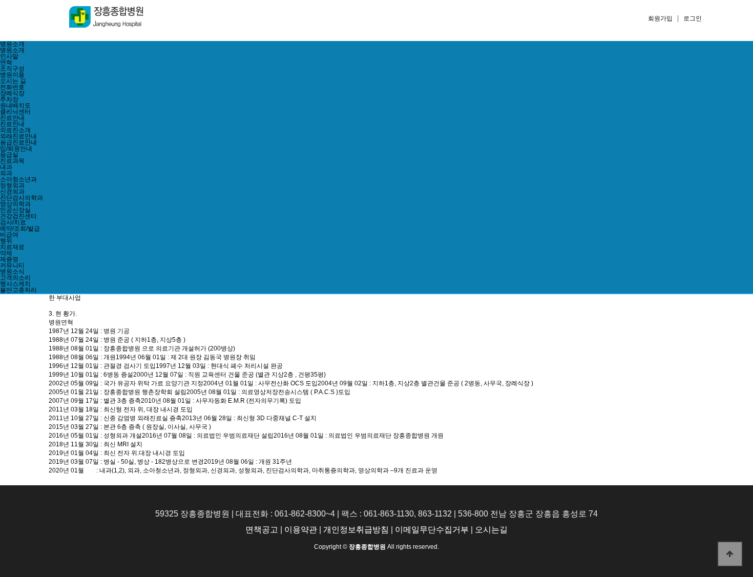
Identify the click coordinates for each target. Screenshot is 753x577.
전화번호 (12, 87)
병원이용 (12, 74)
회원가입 (660, 18)
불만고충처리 (18, 290)
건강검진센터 (18, 216)
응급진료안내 (18, 142)
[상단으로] (730, 554)
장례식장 (12, 93)
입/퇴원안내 (16, 148)
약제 (6, 253)
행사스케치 (15, 283)
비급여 (9, 234)
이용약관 (300, 529)
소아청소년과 (18, 179)
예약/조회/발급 (20, 228)
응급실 (9, 154)
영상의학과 (15, 204)
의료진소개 (15, 130)
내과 (6, 167)
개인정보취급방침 (356, 529)
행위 (6, 240)
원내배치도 (15, 105)
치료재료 (12, 247)
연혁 (6, 62)
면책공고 (261, 529)
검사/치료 (13, 222)
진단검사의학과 (21, 197)
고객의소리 (15, 277)
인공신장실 (15, 210)
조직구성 (12, 68)
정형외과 (12, 185)
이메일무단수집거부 (432, 529)
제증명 (9, 259)
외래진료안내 (18, 136)
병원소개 (12, 44)
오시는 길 (13, 81)
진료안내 (12, 117)
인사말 (9, 56)
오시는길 (491, 529)
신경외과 (12, 191)
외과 (6, 173)
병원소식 (12, 271)
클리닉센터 (15, 111)
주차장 (9, 99)
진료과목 (12, 160)
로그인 (692, 18)
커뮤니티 (12, 265)
